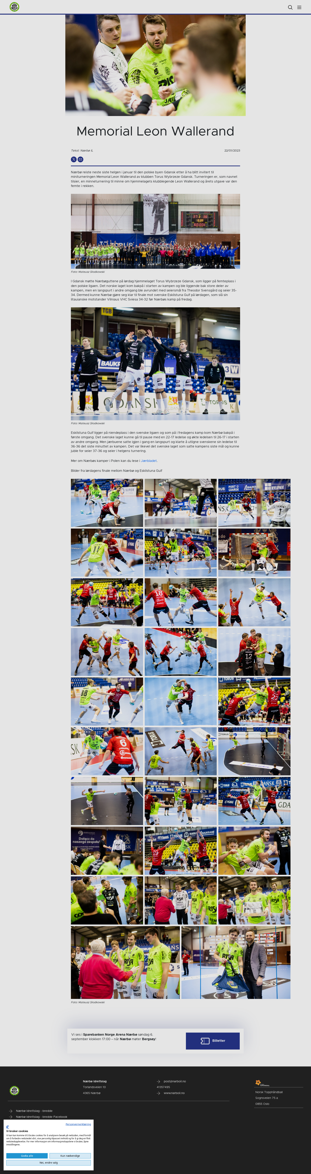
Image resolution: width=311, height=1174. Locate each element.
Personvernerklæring (78, 1124)
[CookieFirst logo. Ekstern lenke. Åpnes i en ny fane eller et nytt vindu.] (7, 1127)
